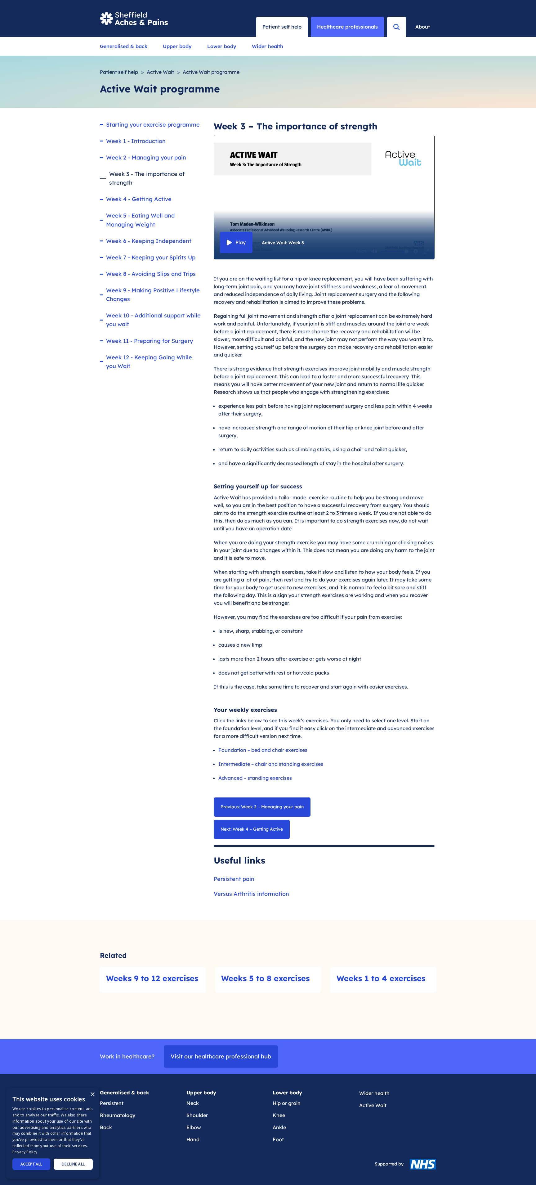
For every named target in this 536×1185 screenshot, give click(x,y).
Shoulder (197, 1115)
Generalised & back (123, 46)
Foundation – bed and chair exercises (262, 750)
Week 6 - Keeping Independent (148, 241)
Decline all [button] (73, 1164)
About (422, 27)
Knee (279, 1115)
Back (106, 1127)
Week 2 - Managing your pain (146, 157)
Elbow (193, 1127)
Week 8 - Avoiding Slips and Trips (151, 273)
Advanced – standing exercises (255, 778)
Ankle (279, 1127)
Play (240, 242)
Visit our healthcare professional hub (221, 1056)
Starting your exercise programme (153, 124)
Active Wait (160, 72)
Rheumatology (117, 1115)
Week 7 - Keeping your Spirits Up (150, 257)
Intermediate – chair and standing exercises (270, 764)
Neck (192, 1103)
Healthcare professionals (347, 27)
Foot (278, 1139)
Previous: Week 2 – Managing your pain (262, 807)
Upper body (177, 46)
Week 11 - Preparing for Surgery (149, 340)
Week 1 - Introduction (136, 141)
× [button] (92, 1094)
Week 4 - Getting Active (139, 199)
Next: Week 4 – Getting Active (252, 829)
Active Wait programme (211, 72)
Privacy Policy (24, 1152)
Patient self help (119, 72)
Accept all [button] (31, 1164)
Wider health (267, 46)
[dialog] (52, 1133)
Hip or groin (287, 1103)
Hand (192, 1139)
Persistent (111, 1103)
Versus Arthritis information (251, 893)
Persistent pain (234, 878)
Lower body (221, 46)
